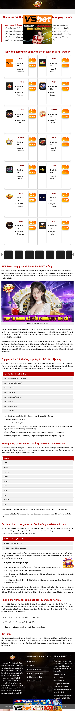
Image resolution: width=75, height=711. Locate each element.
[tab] (37, 374)
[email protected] (59, 680)
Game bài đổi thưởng (13, 25)
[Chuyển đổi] (3, 617)
